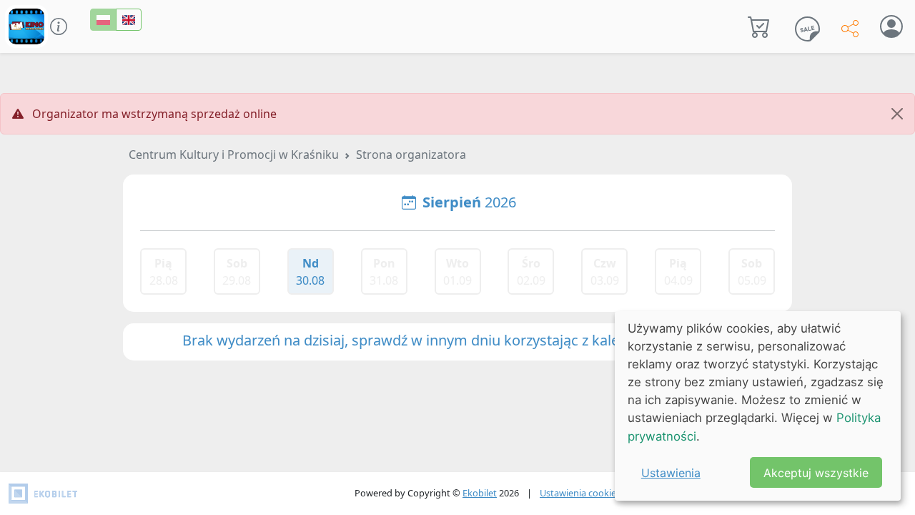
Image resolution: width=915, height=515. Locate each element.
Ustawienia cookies (580, 492)
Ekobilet (480, 492)
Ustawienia (671, 473)
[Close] (897, 114)
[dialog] (758, 406)
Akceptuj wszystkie (816, 473)
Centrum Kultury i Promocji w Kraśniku (234, 154)
